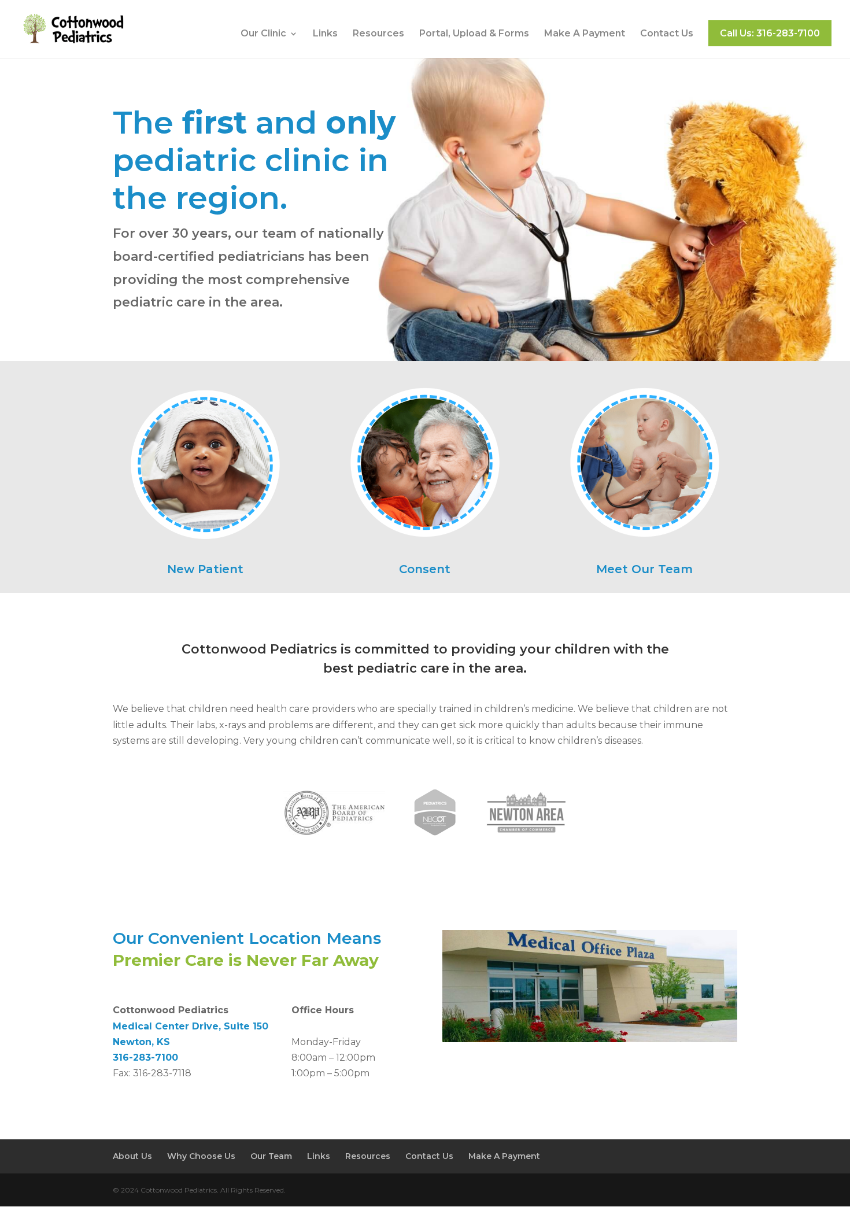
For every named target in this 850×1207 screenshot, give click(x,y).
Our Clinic (263, 34)
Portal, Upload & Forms (474, 34)
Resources (378, 34)
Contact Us (666, 34)
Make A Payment (584, 34)
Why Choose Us (201, 1156)
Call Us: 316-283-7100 (770, 33)
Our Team (271, 1156)
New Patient (205, 569)
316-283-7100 (145, 1057)
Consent (424, 569)
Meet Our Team (644, 569)
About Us (132, 1156)
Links (325, 34)
